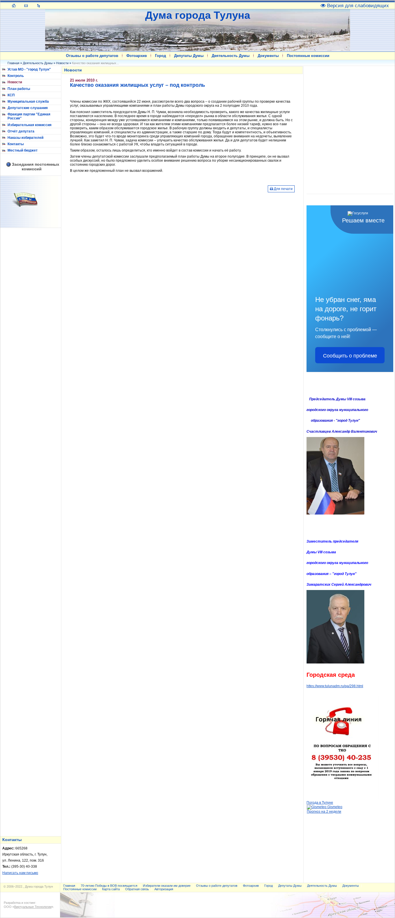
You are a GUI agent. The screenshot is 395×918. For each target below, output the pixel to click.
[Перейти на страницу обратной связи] (26, 5)
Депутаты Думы (189, 56)
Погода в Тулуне (320, 803)
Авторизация (163, 889)
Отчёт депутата (21, 131)
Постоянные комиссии (308, 56)
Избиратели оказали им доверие (167, 885)
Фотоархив (136, 56)
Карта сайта (111, 889)
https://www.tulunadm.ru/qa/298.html (335, 686)
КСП (11, 95)
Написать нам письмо (20, 873)
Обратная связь (137, 889)
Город (160, 56)
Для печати (283, 189)
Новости (62, 63)
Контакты (16, 144)
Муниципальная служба (28, 101)
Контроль (16, 76)
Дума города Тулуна (197, 15)
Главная (13, 63)
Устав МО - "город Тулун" (29, 69)
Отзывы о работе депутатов (92, 56)
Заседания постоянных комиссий (35, 166)
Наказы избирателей (25, 138)
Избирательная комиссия (29, 125)
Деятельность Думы (231, 56)
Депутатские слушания (28, 108)
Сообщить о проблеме (350, 355)
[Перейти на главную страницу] (14, 5)
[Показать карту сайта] (38, 5)
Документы (268, 56)
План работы (19, 89)
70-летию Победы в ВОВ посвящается (109, 885)
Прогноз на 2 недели (324, 812)
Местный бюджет (23, 150)
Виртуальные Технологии (32, 906)
